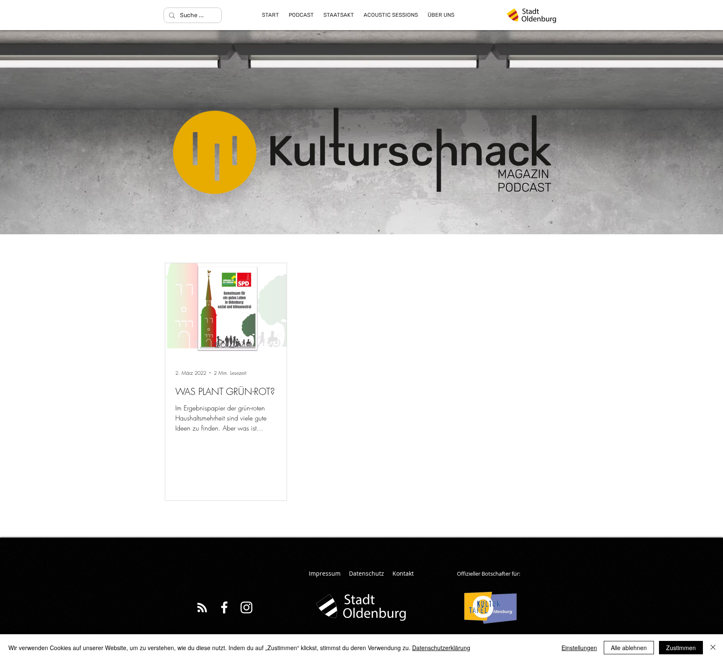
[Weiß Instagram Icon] (246, 607)
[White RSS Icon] (202, 607)
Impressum (325, 573)
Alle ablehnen (629, 647)
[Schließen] (713, 647)
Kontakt (403, 573)
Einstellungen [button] (579, 647)
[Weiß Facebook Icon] (224, 607)
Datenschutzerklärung (441, 647)
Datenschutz (366, 573)
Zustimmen (681, 647)
